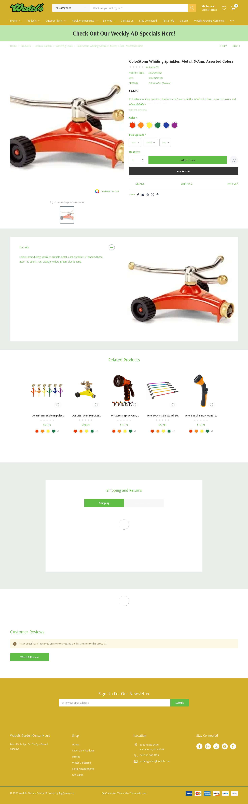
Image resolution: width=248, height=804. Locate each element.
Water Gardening (81, 762)
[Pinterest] (157, 194)
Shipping (104, 503)
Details (24, 247)
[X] (152, 194)
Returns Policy (144, 503)
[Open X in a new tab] (216, 746)
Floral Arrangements (83, 20)
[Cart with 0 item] (233, 7)
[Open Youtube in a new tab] (225, 746)
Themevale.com (138, 793)
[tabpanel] (181, 289)
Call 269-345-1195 (149, 755)
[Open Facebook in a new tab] (199, 746)
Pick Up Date (137, 134)
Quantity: (135, 151)
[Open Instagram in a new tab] (208, 746)
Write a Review (29, 657)
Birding (76, 756)
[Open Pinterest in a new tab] (233, 746)
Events (14, 20)
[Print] (147, 194)
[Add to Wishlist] (233, 160)
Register (213, 9)
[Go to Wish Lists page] (224, 7)
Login (204, 9)
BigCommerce (66, 793)
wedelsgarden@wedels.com (155, 761)
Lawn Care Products (83, 750)
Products (32, 20)
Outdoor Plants (54, 20)
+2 (58, 431)
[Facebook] (138, 194)
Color (133, 118)
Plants (75, 744)
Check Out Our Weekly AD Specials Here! (124, 33)
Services (107, 20)
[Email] (143, 194)
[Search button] (192, 8)
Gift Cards (77, 774)
